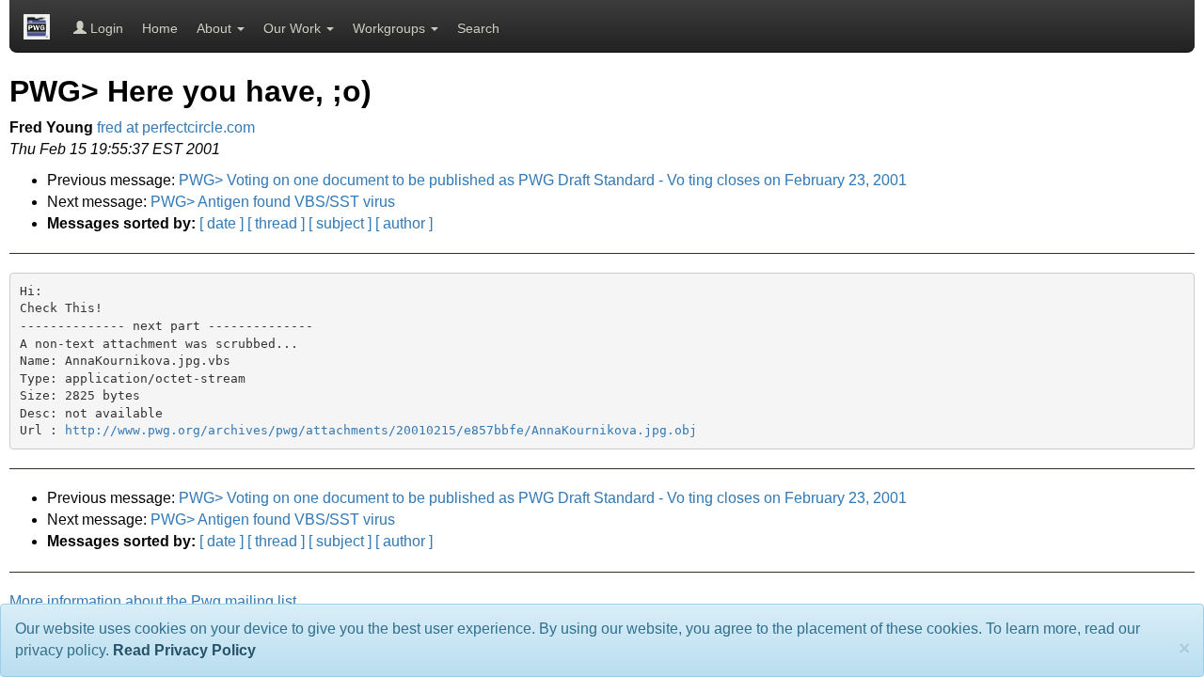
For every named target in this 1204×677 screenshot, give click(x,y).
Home (160, 28)
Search (478, 28)
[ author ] (404, 223)
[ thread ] (276, 223)
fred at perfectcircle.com (176, 127)
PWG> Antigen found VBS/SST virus (272, 202)
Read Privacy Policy (184, 650)
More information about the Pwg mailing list (152, 601)
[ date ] (221, 223)
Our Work (294, 28)
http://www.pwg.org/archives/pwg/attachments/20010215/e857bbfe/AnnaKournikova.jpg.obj (381, 430)
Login (105, 28)
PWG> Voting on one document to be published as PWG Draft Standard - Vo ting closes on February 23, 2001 (543, 180)
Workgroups (391, 28)
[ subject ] (340, 223)
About (216, 28)
